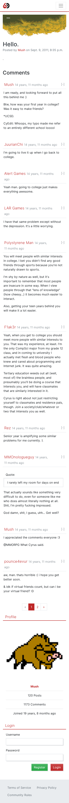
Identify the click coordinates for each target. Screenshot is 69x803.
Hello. (11, 44)
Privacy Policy (46, 787)
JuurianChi (13, 144)
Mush (21, 50)
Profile (10, 617)
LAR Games (14, 208)
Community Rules (19, 795)
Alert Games (15, 173)
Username (13, 734)
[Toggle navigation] (61, 5)
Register (39, 767)
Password (13, 750)
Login (10, 725)
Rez (7, 428)
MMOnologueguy (19, 457)
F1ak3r (10, 327)
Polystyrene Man (18, 243)
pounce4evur (15, 561)
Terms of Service (19, 787)
